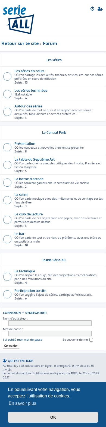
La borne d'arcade (28, 178)
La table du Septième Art (34, 159)
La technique (24, 271)
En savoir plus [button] (22, 403)
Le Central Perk (54, 132)
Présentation (24, 143)
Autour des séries (28, 106)
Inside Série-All (54, 260)
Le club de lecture (28, 214)
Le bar (19, 233)
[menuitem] (93, 9)
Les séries (54, 60)
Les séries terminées (30, 90)
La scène (21, 194)
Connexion (12, 312)
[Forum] (18, 18)
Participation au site (30, 290)
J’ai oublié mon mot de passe (22, 340)
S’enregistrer (35, 312)
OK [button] (53, 417)
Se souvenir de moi (76, 340)
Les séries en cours (29, 70)
